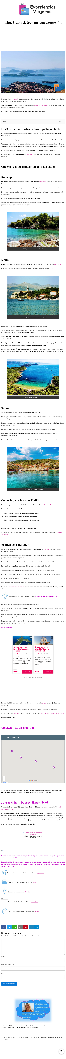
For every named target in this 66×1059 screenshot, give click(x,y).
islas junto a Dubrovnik (41, 105)
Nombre (4, 956)
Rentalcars (34, 902)
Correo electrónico (8, 964)
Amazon (37, 911)
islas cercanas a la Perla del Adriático (52, 713)
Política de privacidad (23, 1027)
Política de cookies (8, 1027)
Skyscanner (40, 873)
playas (44, 703)
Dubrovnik (15, 99)
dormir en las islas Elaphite (16, 587)
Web (2, 973)
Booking (34, 882)
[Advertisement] (33, 38)
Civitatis (27, 892)
